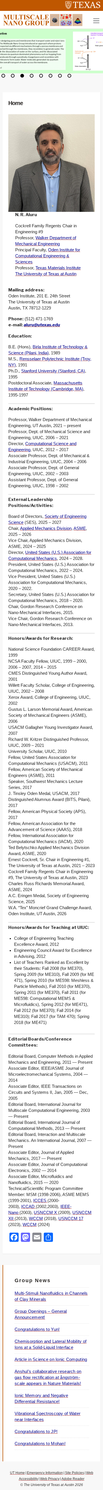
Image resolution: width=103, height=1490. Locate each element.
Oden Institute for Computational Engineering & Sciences (47, 256)
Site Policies (74, 1473)
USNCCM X (46, 1212)
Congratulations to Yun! (37, 1329)
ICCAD (28, 1206)
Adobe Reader (73, 1479)
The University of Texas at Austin (45, 274)
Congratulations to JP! (36, 1431)
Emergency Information (45, 1473)
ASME (80, 528)
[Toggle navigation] (96, 20)
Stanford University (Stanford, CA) (53, 371)
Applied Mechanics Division (46, 528)
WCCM (36, 1218)
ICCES (40, 1200)
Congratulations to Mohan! (40, 1443)
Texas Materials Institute (58, 268)
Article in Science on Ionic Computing (51, 1359)
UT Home (17, 1473)
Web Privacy (50, 1479)
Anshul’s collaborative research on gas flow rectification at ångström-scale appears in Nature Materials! (48, 1377)
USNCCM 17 (70, 1218)
